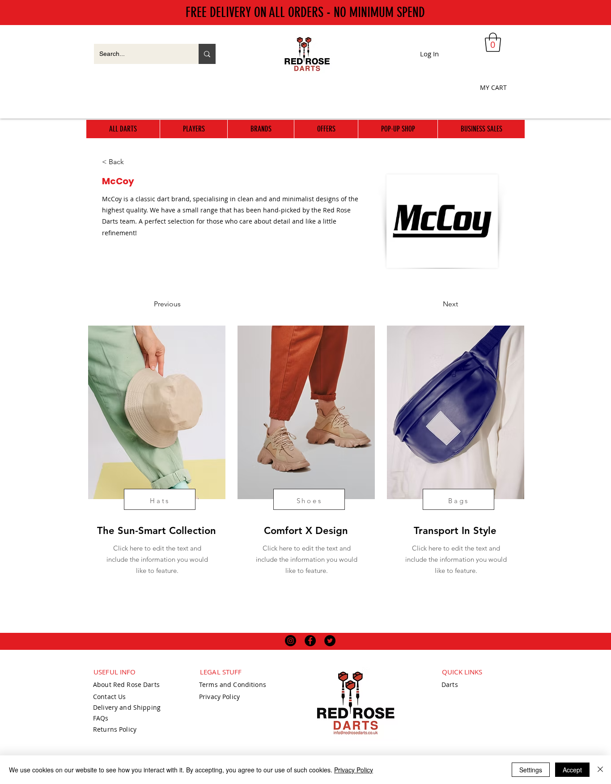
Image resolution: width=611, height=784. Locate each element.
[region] (155, 470)
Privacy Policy (353, 769)
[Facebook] (310, 640)
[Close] (600, 770)
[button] (493, 42)
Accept (572, 769)
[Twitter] (329, 640)
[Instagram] (290, 640)
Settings (530, 769)
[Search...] (207, 54)
